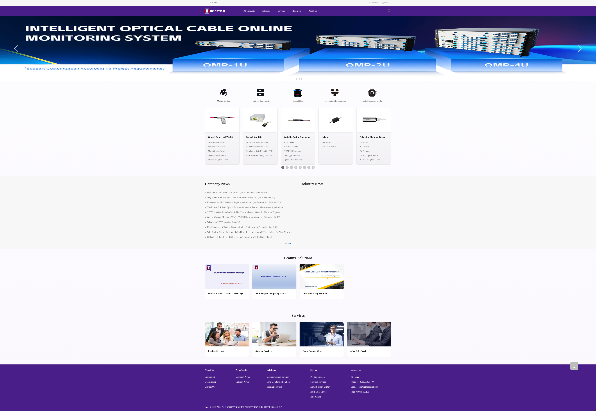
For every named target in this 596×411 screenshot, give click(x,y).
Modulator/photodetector (335, 101)
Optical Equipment (261, 101)
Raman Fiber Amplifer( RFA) (257, 142)
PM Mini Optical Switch (369, 155)
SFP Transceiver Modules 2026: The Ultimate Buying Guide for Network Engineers (244, 212)
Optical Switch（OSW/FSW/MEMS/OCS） (222, 137)
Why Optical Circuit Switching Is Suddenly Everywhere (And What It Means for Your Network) (249, 232)
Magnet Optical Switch (216, 151)
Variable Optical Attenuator (297, 137)
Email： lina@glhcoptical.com (364, 387)
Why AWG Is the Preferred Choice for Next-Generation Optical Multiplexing (241, 197)
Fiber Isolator (327, 142)
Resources (296, 11)
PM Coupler (364, 147)
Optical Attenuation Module (294, 160)
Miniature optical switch (217, 155)
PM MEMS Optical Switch (370, 160)
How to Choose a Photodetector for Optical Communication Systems (237, 192)
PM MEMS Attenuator (292, 151)
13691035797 (214, 3)
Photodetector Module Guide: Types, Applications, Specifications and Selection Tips (244, 202)
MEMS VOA (289, 142)
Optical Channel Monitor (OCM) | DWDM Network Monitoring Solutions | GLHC (243, 217)
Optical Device (223, 101)
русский (385, 3)
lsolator (325, 137)
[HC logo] (221, 11)
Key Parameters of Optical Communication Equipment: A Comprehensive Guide (242, 227)
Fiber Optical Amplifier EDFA (257, 147)
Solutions (266, 11)
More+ (288, 243)
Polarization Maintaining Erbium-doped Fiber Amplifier (260, 155)
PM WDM (364, 142)
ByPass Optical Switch (216, 147)
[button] (16, 48)
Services (281, 11)
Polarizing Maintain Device (372, 137)
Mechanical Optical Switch (218, 160)
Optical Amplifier (254, 137)
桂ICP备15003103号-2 (273, 407)
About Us (313, 11)
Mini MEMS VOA (291, 147)
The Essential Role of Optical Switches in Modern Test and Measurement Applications (245, 207)
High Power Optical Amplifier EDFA (259, 151)
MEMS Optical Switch (216, 142)
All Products (249, 11)
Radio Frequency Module (372, 101)
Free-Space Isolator (329, 147)
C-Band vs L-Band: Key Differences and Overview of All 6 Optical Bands (239, 237)
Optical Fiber (298, 101)
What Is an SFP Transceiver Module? (223, 222)
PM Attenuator (365, 151)
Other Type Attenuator (292, 155)
